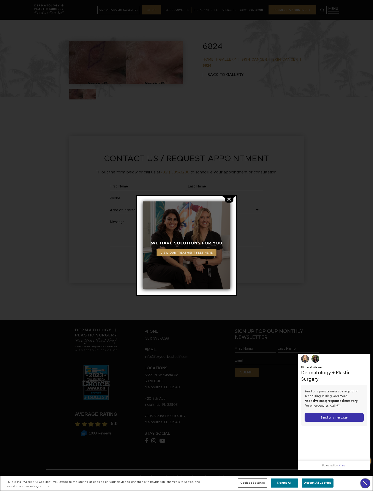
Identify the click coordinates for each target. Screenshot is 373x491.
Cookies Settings (252, 483)
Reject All (284, 483)
